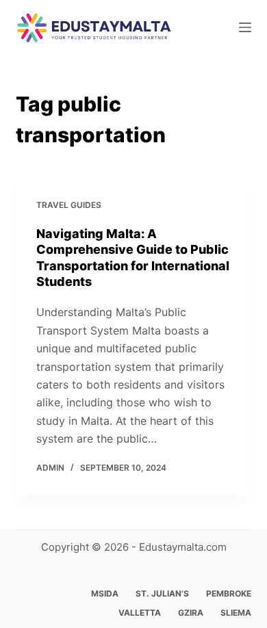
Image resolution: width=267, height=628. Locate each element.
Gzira (190, 612)
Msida (104, 593)
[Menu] (245, 27)
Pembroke (228, 593)
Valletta (139, 612)
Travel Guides (68, 205)
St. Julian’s (162, 593)
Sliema (235, 612)
